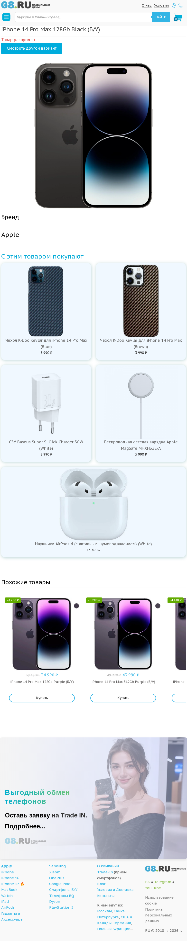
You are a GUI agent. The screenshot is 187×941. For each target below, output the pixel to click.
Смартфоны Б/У (63, 889)
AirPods (8, 907)
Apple (6, 866)
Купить (42, 698)
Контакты (105, 895)
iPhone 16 (10, 878)
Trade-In (105, 872)
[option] (93, 136)
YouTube (153, 888)
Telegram (162, 881)
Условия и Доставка (115, 889)
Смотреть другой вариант (31, 48)
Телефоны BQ (61, 895)
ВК (147, 881)
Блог (101, 883)
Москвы (104, 911)
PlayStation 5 (61, 907)
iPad (5, 901)
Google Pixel (60, 883)
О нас (147, 5)
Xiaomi (55, 872)
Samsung (57, 866)
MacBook (9, 889)
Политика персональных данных (158, 915)
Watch (7, 895)
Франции (121, 928)
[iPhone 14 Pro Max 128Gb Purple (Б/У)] (76, 606)
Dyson (54, 901)
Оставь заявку (27, 815)
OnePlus (56, 878)
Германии (122, 923)
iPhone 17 (10, 883)
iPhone (7, 872)
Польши (104, 928)
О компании (108, 866)
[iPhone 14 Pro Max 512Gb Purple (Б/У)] (157, 606)
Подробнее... (25, 826)
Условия (161, 5)
